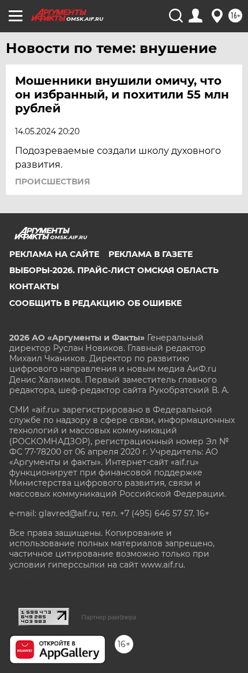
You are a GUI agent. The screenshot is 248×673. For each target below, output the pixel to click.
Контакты (34, 286)
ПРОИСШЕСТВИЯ (52, 181)
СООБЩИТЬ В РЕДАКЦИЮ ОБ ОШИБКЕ (95, 303)
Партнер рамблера (108, 617)
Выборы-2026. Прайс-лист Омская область (114, 270)
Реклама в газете (150, 254)
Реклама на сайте (54, 254)
